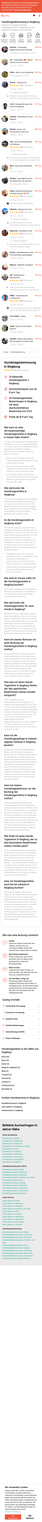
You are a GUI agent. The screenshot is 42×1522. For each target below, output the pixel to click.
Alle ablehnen (30, 1517)
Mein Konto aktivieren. (22, 10)
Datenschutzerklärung (12, 1512)
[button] (21, 1006)
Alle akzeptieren (13, 1517)
